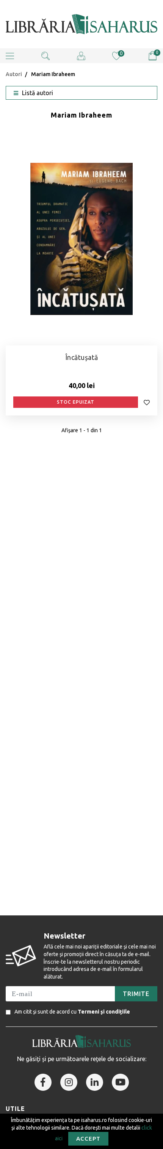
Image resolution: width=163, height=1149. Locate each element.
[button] (10, 55)
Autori (14, 74)
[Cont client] (81, 55)
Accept (88, 1138)
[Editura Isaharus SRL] (81, 24)
